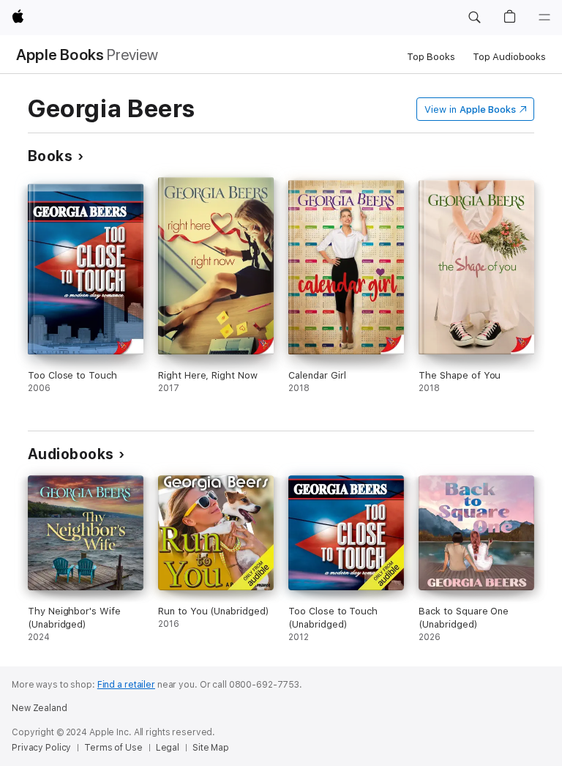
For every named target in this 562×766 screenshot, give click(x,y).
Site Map (210, 748)
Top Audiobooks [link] (509, 56)
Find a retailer (126, 685)
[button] (474, 17)
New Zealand (39, 708)
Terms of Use (113, 748)
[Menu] (544, 17)
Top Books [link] (431, 56)
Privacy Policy (41, 748)
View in (470, 109)
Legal (167, 748)
